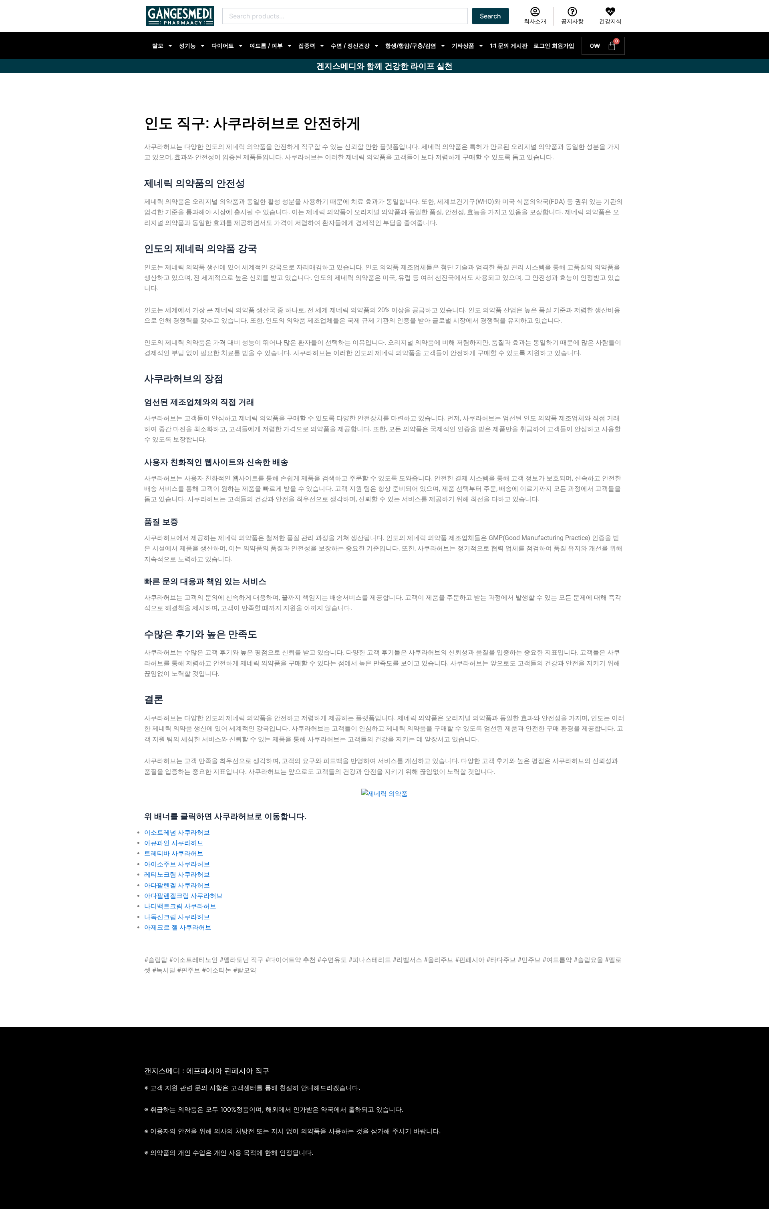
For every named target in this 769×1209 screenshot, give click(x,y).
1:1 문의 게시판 (508, 45)
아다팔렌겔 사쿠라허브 (177, 885)
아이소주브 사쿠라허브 (177, 864)
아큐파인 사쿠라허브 (173, 843)
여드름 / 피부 (266, 45)
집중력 (306, 45)
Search (490, 16)
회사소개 (535, 21)
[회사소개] (535, 11)
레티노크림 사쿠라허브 (177, 874)
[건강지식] (610, 11)
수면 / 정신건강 (350, 45)
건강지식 (610, 21)
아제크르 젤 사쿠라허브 (177, 927)
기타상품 (463, 45)
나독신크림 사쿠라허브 (177, 917)
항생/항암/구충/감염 (410, 45)
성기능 (187, 45)
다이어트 (222, 45)
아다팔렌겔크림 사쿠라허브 (183, 896)
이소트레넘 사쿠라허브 (177, 832)
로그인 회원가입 (553, 45)
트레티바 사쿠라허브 (173, 853)
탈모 (157, 45)
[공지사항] (572, 11)
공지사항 (572, 21)
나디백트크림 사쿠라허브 (180, 906)
